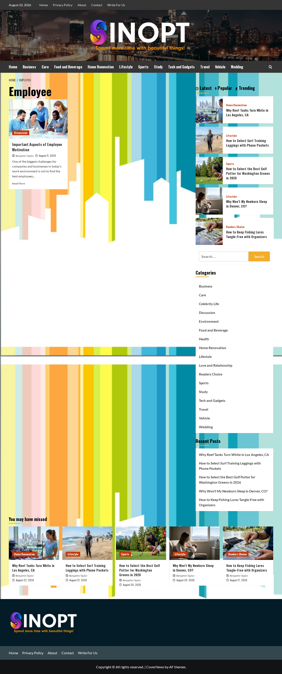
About (82, 5)
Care (45, 66)
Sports (143, 66)
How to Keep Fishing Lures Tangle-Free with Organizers (246, 234)
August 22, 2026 (25, 580)
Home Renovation (101, 66)
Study (158, 66)
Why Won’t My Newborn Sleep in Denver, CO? (246, 203)
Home (43, 5)
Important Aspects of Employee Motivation (37, 147)
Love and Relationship (215, 365)
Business (29, 66)
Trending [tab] (246, 88)
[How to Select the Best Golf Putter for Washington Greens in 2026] (209, 170)
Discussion (20, 133)
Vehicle (220, 66)
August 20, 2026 (132, 585)
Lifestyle (126, 66)
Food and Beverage (68, 66)
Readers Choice (235, 227)
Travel (205, 66)
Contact (96, 5)
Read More (18, 183)
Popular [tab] (224, 88)
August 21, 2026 (78, 580)
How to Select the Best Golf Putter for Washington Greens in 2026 (248, 173)
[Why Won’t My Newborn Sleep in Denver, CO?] (209, 200)
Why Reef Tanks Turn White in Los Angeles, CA (247, 112)
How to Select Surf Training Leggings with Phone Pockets (247, 143)
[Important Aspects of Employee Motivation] (38, 118)
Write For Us (116, 5)
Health (204, 339)
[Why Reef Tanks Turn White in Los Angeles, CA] (209, 109)
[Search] (270, 67)
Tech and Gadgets (181, 66)
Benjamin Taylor (25, 156)
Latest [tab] (205, 88)
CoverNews (155, 667)
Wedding (237, 66)
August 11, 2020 (47, 155)
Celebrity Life (209, 304)
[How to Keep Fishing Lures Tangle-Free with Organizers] (209, 231)
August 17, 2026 (238, 580)
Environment (209, 321)
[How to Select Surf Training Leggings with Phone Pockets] (209, 140)
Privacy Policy (62, 5)
